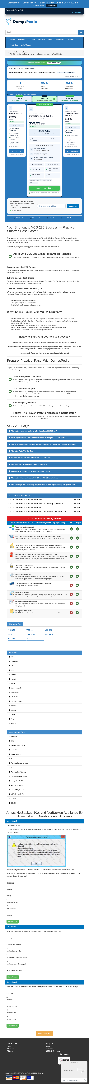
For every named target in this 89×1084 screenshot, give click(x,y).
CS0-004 (13, 750)
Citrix (12, 670)
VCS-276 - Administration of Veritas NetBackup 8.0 (25, 500)
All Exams (32, 39)
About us (49, 1047)
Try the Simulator (72, 151)
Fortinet (13, 675)
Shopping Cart (77, 12)
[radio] (19, 99)
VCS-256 (11, 639)
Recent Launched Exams (17, 732)
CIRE (12, 741)
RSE (11, 759)
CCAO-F (13, 803)
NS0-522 (13, 736)
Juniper (13, 683)
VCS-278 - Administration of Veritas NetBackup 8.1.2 (26, 508)
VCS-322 (29, 630)
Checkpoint (14, 661)
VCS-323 (48, 630)
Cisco (12, 666)
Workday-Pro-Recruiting (18, 776)
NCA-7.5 (13, 767)
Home (12, 39)
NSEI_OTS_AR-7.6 (16, 781)
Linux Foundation (16, 688)
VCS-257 (11, 634)
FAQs (50, 39)
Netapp (13, 710)
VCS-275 (11, 630)
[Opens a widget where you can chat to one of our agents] (74, 1071)
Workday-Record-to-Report (19, 763)
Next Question (44, 1033)
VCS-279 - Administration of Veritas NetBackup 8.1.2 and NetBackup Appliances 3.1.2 (37, 512)
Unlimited (70, 39)
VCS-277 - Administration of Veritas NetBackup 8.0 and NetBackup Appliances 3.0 (35, 504)
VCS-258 (29, 639)
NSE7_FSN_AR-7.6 (16, 785)
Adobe (12, 657)
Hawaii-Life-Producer (17, 745)
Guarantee (41, 39)
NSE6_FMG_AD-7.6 (17, 794)
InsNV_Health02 (16, 754)
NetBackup (24, 52)
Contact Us (14, 45)
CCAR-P (13, 798)
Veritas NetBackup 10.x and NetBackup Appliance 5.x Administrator (34, 72)
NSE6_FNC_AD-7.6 (17, 790)
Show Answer (12, 921)
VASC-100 (30, 634)
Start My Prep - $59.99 (44, 188)
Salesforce (14, 697)
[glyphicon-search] (81, 32)
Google (12, 714)
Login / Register (26, 45)
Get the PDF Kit (16, 151)
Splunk (12, 719)
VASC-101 (49, 634)
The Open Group (16, 701)
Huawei (13, 679)
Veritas (16, 52)
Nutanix (13, 723)
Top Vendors (13, 652)
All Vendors (21, 39)
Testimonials (59, 39)
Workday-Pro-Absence (18, 772)
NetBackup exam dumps (46, 380)
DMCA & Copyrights (53, 1051)
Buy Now (77, 500)
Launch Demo (73, 206)
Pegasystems (14, 692)
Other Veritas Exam (15, 624)
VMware (13, 706)
